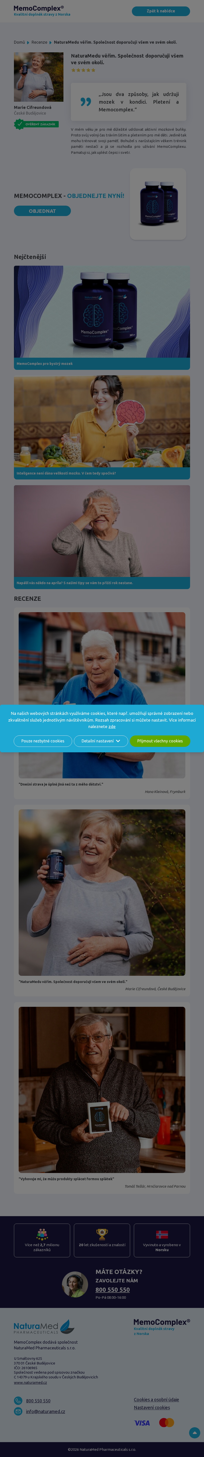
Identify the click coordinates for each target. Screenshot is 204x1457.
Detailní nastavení (98, 741)
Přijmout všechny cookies (160, 741)
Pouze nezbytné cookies (42, 741)
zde (112, 726)
